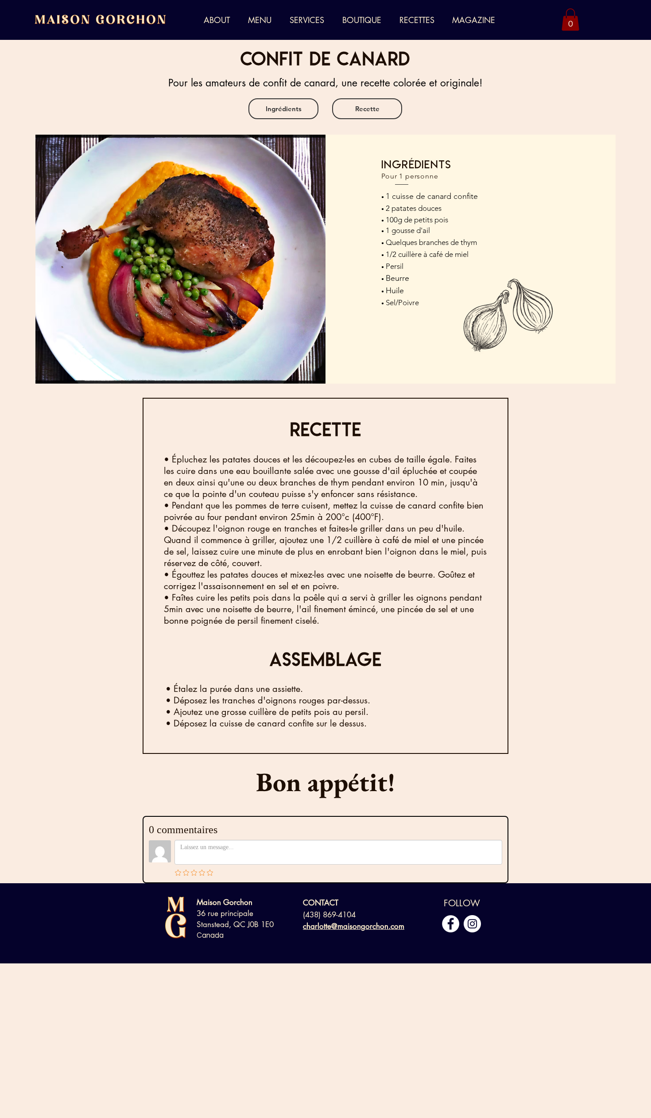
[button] (309, 20)
